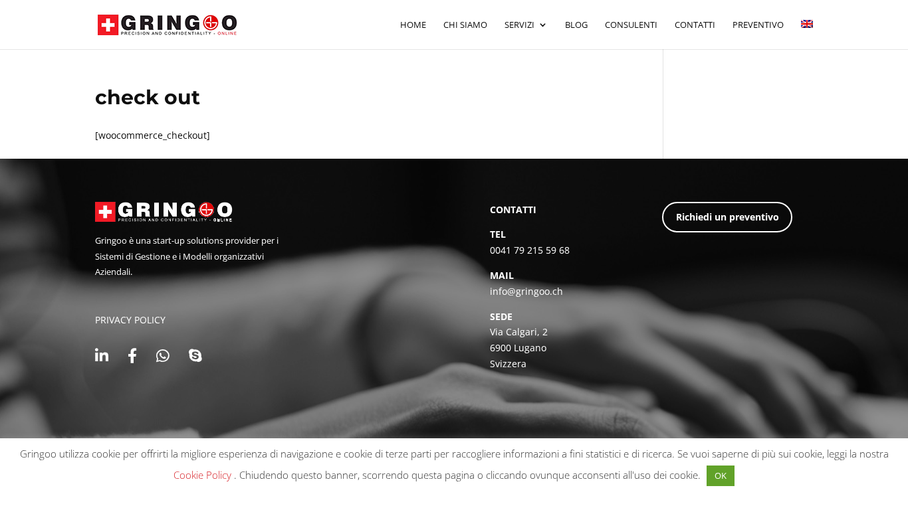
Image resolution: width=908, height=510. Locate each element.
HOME (413, 25)
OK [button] (721, 475)
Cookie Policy (203, 474)
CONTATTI (695, 25)
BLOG (576, 25)
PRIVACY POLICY (130, 319)
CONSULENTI (631, 25)
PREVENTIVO (758, 25)
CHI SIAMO (465, 25)
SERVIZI (519, 25)
